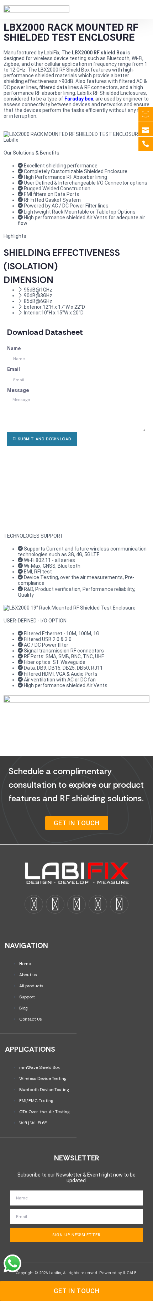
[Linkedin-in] (55, 904)
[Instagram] (98, 904)
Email (13, 369)
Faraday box (78, 99)
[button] (133, 9)
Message (18, 390)
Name (14, 348)
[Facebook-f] (34, 904)
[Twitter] (76, 904)
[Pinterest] (119, 904)
